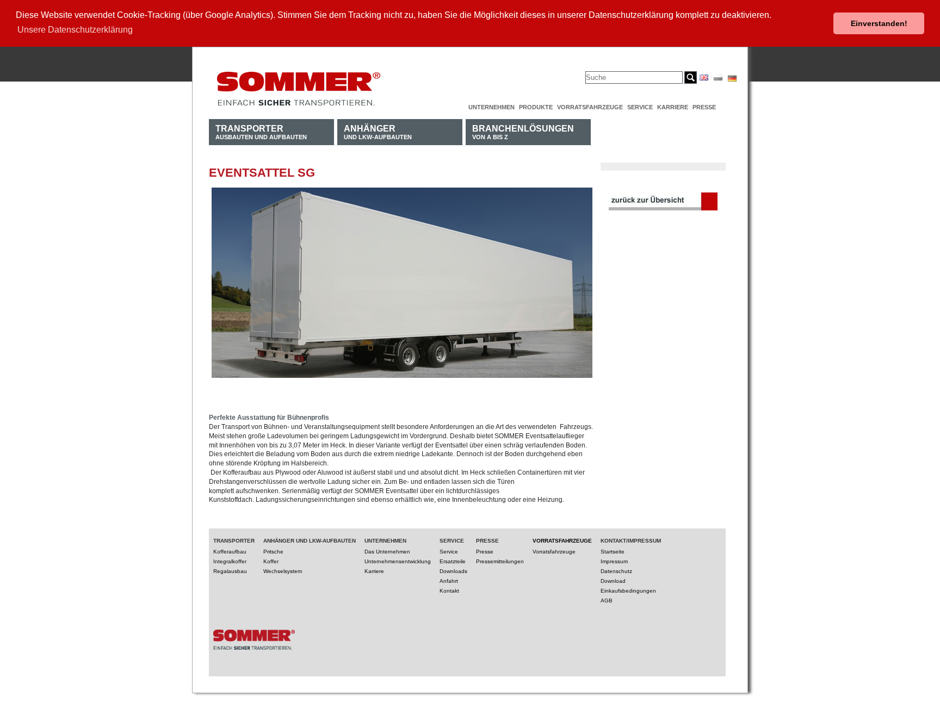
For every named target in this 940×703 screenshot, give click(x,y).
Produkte (536, 107)
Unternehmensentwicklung (397, 561)
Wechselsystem (282, 571)
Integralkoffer (229, 561)
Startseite (612, 552)
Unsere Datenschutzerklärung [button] (75, 29)
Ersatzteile (453, 561)
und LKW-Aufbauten (378, 131)
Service (640, 107)
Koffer (271, 561)
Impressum (614, 561)
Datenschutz (616, 571)
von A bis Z (523, 131)
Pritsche (273, 552)
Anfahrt (449, 581)
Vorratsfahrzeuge (590, 107)
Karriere (672, 107)
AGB (607, 601)
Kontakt (449, 591)
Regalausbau (230, 571)
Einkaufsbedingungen (628, 591)
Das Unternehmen (387, 552)
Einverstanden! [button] (879, 23)
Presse (704, 107)
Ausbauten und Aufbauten (261, 131)
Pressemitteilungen (500, 561)
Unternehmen (491, 107)
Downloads (453, 571)
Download (613, 581)
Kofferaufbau (229, 552)
